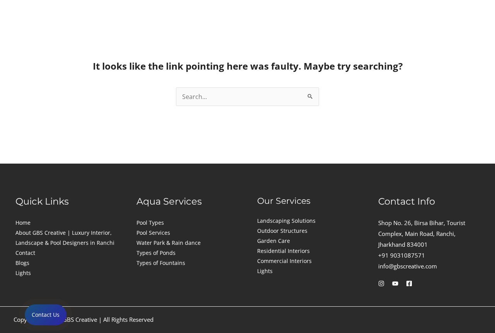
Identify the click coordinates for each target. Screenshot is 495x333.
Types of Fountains (161, 262)
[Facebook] (409, 283)
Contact (444, 29)
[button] (115, 29)
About (365, 29)
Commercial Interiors (284, 261)
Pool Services (153, 232)
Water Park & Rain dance (169, 242)
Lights (324, 29)
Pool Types (150, 222)
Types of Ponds (156, 252)
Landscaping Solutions (286, 220)
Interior (167, 29)
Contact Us (46, 314)
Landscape (218, 29)
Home (23, 222)
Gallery (403, 29)
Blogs (22, 262)
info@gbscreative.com (407, 266)
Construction (113, 29)
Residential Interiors (283, 250)
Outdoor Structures (282, 230)
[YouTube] (395, 283)
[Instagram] (381, 283)
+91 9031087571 (401, 255)
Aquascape (274, 29)
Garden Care (273, 240)
